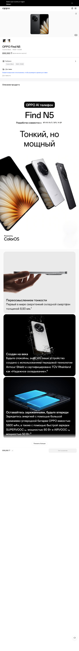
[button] (75, 8)
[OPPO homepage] (6, 9)
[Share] (76, 14)
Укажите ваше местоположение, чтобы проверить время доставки (24, 72)
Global (8, 4)
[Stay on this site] (72, 3)
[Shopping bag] (72, 8)
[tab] (4, 41)
